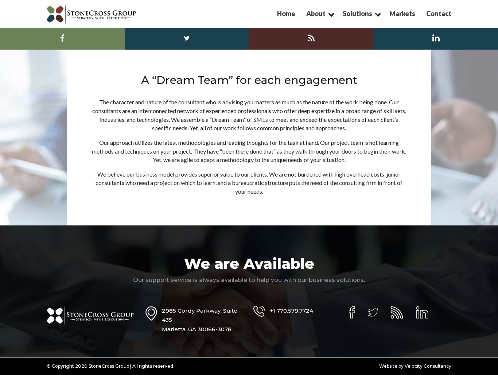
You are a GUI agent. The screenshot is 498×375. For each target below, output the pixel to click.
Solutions (357, 13)
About (316, 13)
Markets (402, 13)
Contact (438, 13)
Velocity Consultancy (428, 366)
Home (286, 13)
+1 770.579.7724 (291, 310)
